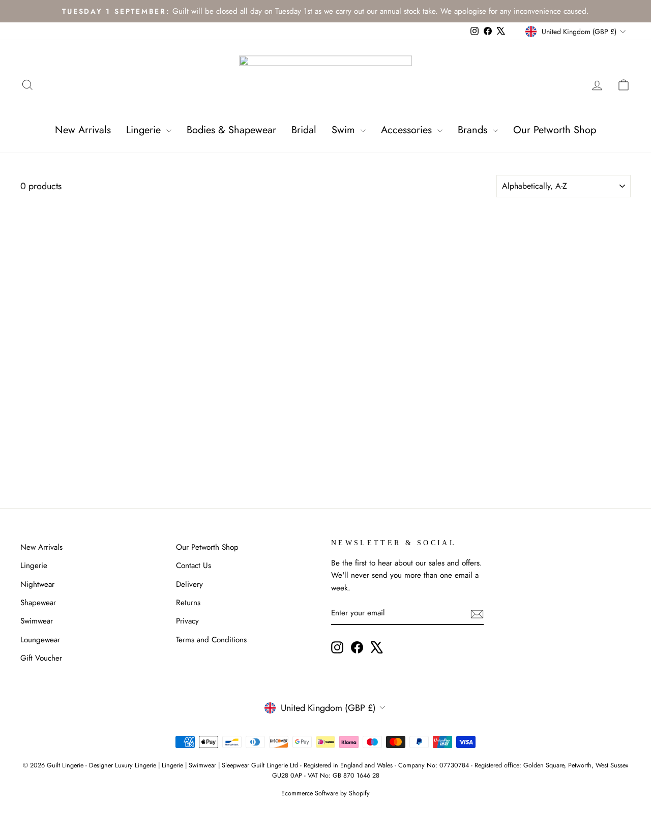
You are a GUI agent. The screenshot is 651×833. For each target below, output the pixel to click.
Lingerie (145, 130)
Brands (474, 130)
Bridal (303, 130)
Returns (188, 602)
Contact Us (193, 565)
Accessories (408, 130)
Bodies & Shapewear (231, 130)
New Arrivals (83, 130)
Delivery (189, 584)
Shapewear (38, 602)
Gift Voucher (41, 658)
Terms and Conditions (211, 639)
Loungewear (40, 639)
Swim (345, 130)
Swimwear (36, 621)
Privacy (187, 621)
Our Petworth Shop (554, 130)
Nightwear (37, 584)
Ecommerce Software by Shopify (325, 793)
